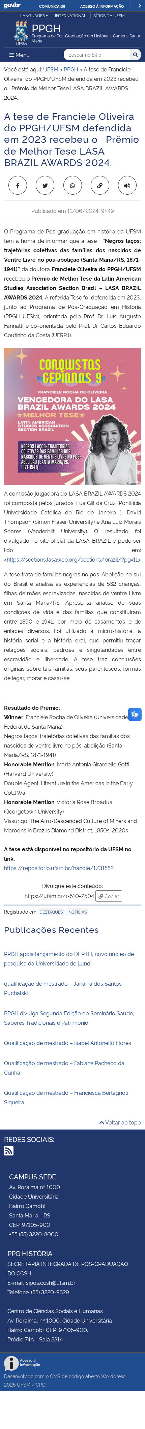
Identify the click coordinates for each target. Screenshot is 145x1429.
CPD (41, 1384)
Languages (32, 15)
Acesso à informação (102, 6)
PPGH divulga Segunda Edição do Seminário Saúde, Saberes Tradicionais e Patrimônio (69, 1017)
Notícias (77, 912)
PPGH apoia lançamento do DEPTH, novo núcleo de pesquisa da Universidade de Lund (69, 958)
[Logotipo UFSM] (21, 31)
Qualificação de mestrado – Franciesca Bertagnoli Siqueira (66, 1097)
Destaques (51, 912)
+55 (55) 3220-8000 (33, 1234)
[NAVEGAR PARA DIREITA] (139, 5)
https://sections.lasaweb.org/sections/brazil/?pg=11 (72, 559)
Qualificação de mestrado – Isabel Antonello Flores (67, 1042)
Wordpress (113, 1376)
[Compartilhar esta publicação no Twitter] (45, 185)
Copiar (112, 895)
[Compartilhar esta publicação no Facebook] (17, 185)
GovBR (12, 5)
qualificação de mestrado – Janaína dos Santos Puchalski (63, 988)
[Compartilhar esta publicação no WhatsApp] (72, 185)
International (70, 15)
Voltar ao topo (122, 1122)
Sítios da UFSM (109, 15)
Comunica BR (52, 6)
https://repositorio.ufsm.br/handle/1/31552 (59, 867)
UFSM (23, 1384)
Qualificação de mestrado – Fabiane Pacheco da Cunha (64, 1067)
